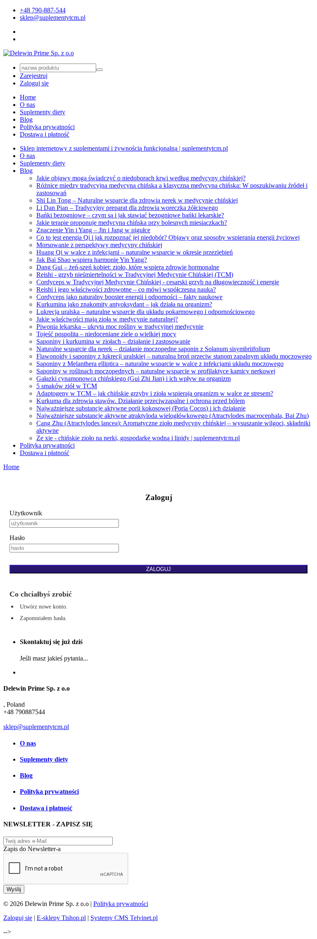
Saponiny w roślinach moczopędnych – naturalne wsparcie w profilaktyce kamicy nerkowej (155, 371)
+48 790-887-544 (43, 10)
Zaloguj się (34, 83)
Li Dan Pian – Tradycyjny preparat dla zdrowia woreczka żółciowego (127, 207)
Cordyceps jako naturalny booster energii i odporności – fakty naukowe (129, 296)
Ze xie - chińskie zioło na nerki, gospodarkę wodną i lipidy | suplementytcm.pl (138, 437)
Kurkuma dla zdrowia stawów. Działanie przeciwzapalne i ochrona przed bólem (140, 400)
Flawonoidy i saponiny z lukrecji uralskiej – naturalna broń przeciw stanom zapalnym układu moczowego (174, 356)
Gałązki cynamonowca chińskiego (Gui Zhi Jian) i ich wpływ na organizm (133, 378)
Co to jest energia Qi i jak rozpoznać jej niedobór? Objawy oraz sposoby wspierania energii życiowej (168, 237)
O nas (27, 104)
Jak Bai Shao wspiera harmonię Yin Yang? (91, 259)
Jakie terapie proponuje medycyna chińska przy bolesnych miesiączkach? (131, 222)
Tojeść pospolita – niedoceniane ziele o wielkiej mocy (106, 333)
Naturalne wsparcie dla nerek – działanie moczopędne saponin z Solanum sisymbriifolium (153, 348)
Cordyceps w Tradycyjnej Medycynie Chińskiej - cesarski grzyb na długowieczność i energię (157, 281)
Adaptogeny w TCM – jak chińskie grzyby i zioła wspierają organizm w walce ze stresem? (154, 393)
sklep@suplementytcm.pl (52, 17)
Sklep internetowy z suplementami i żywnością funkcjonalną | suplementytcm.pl (124, 148)
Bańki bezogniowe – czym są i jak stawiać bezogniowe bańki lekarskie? (130, 215)
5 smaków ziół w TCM (66, 385)
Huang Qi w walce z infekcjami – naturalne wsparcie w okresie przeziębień (134, 252)
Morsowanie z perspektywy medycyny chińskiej (99, 244)
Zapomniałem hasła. (43, 618)
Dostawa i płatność (44, 134)
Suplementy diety (42, 112)
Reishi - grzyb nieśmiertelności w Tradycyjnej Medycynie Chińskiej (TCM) (134, 274)
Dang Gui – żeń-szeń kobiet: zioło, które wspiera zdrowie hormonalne (127, 267)
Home (28, 97)
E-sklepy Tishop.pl (61, 917)
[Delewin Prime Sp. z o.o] (38, 53)
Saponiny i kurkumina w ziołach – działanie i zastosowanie (113, 341)
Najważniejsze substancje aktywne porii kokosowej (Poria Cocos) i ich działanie (141, 408)
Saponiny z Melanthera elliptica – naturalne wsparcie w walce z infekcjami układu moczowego (160, 363)
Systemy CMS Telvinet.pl (124, 917)
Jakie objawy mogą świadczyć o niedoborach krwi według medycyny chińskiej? (141, 178)
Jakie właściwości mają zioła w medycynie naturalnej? (107, 319)
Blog (26, 119)
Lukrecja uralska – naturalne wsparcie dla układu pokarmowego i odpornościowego (145, 311)
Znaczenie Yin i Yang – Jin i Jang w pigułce (93, 230)
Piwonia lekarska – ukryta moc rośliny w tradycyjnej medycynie (119, 326)
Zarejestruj (33, 75)
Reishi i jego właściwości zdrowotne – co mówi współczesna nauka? (126, 289)
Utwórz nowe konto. (44, 607)
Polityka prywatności (47, 126)
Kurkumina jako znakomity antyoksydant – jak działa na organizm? (124, 304)
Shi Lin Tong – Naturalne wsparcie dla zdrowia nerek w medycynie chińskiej (137, 200)
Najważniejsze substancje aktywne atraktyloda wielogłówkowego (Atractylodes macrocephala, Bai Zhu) (172, 415)
